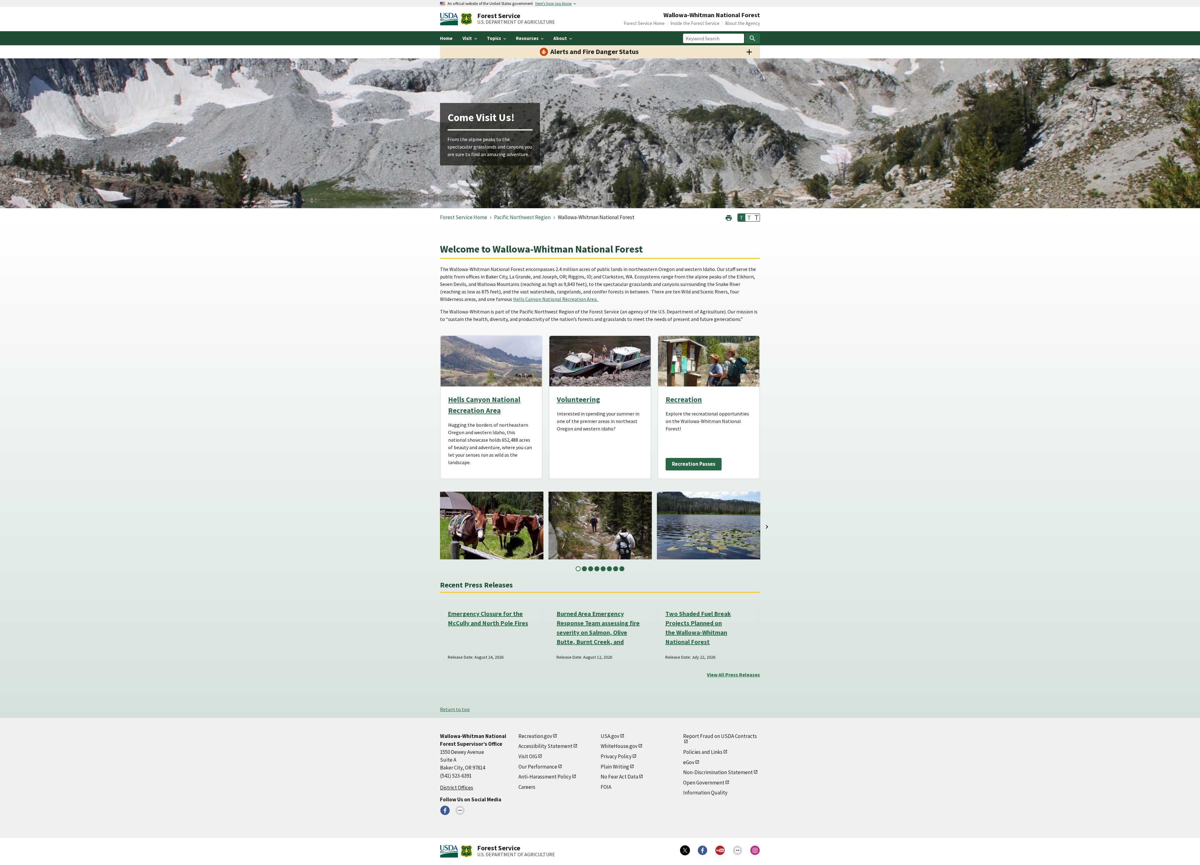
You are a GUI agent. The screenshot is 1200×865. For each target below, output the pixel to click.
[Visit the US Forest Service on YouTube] (720, 850)
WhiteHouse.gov (619, 746)
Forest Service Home (644, 23)
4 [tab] (596, 568)
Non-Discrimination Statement (718, 772)
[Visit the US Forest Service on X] (685, 850)
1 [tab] (578, 568)
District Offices (456, 787)
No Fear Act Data (619, 776)
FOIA (606, 787)
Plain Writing (615, 766)
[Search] (752, 38)
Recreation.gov (535, 736)
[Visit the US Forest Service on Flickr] (737, 850)
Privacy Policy (616, 756)
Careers (526, 787)
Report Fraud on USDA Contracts (720, 736)
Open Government (703, 782)
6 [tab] (609, 568)
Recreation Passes (693, 463)
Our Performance (537, 766)
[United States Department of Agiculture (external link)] (450, 19)
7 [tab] (615, 568)
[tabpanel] (491, 525)
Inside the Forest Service (694, 23)
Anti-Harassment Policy (544, 776)
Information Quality (705, 792)
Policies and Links (702, 752)
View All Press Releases (733, 674)
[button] (728, 217)
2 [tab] (584, 568)
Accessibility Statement (545, 746)
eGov (688, 762)
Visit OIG (527, 756)
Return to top (455, 709)
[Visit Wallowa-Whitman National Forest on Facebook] (445, 810)
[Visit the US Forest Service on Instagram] (755, 850)
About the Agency (742, 23)
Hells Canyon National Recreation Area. (555, 299)
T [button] (741, 217)
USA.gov (610, 736)
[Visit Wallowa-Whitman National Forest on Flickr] (460, 810)
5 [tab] (603, 568)
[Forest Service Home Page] (466, 19)
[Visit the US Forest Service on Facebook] (703, 850)
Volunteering (578, 399)
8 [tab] (621, 568)
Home (446, 38)
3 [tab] (590, 568)
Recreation (684, 399)
